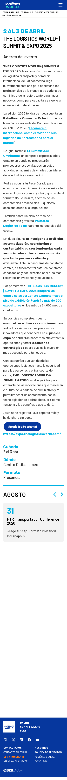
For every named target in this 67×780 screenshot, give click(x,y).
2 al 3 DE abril (24, 31)
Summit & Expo (30, 727)
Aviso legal (42, 761)
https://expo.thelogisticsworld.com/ (32, 434)
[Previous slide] (54, 494)
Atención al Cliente (15, 761)
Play (23, 730)
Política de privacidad (48, 752)
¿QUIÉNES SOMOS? (45, 757)
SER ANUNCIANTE (14, 757)
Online (25, 723)
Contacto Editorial (15, 752)
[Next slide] (62, 494)
